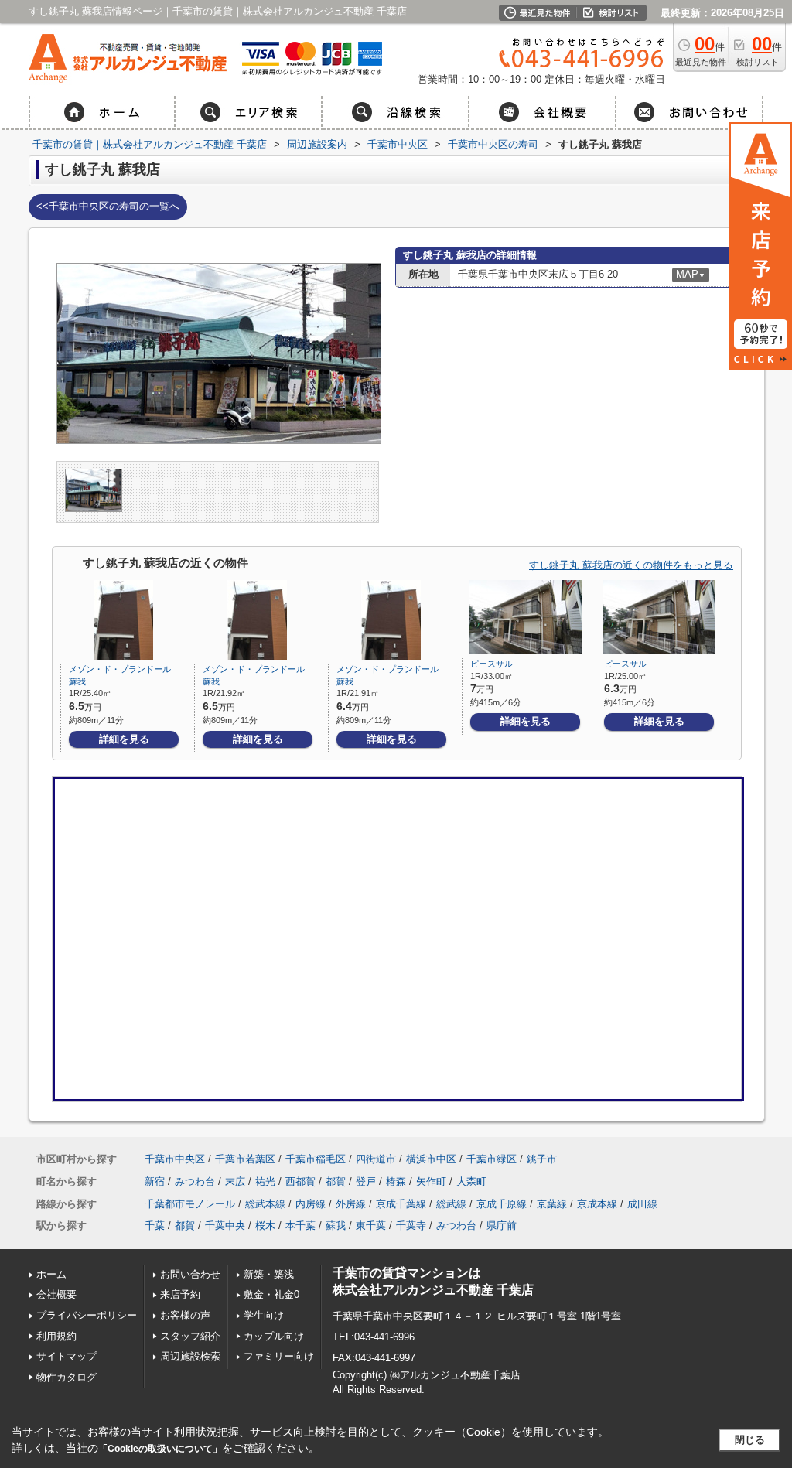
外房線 (351, 1204)
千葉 (155, 1225)
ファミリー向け (279, 1356)
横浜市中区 (431, 1159)
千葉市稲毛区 (315, 1159)
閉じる (750, 1440)
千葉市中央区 (175, 1159)
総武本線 (265, 1204)
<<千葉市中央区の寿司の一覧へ (107, 206)
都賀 (336, 1181)
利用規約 (56, 1336)
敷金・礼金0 (271, 1294)
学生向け (264, 1315)
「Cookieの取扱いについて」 (160, 1448)
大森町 (471, 1181)
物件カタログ (66, 1377)
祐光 (265, 1181)
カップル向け (274, 1336)
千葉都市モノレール (190, 1204)
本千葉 (300, 1225)
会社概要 (56, 1294)
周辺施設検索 (190, 1356)
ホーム (51, 1274)
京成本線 (597, 1204)
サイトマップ (66, 1356)
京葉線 (552, 1204)
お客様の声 (185, 1315)
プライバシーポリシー (86, 1315)
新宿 (155, 1181)
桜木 (265, 1225)
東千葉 (371, 1225)
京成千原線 (501, 1204)
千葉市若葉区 (245, 1159)
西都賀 (300, 1181)
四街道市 (376, 1159)
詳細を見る (124, 739)
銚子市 (542, 1159)
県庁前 (501, 1225)
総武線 (451, 1204)
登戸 (366, 1181)
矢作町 (431, 1181)
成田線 (642, 1204)
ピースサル (491, 663)
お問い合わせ (190, 1274)
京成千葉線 (401, 1204)
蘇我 (336, 1225)
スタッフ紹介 (190, 1336)
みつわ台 (195, 1181)
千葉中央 (225, 1225)
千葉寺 (411, 1225)
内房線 (310, 1204)
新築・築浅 (269, 1274)
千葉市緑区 (491, 1159)
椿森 (396, 1181)
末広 (235, 1181)
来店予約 (180, 1294)
